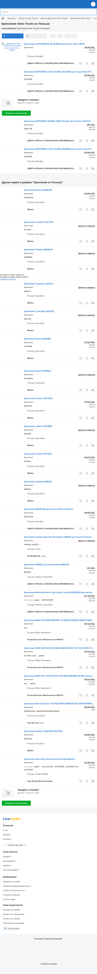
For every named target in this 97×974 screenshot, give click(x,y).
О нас (5, 830)
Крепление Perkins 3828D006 (38, 250)
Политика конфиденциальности (17, 886)
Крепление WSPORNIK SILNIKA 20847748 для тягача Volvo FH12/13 (57, 121)
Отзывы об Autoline (11, 895)
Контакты (7, 839)
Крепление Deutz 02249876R (38, 190)
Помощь (6, 835)
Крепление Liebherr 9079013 (38, 454)
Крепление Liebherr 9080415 (38, 482)
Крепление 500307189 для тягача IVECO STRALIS (48, 509)
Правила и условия (11, 881)
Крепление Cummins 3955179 (38, 284)
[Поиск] (93, 11)
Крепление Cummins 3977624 (38, 222)
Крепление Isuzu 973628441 (37, 371)
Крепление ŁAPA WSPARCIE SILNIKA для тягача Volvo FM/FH (54, 44)
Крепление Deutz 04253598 (37, 339)
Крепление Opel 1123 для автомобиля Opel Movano (49, 759)
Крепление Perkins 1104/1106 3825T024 (43, 731)
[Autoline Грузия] (16, 4)
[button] (93, 4)
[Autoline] (3, 18)
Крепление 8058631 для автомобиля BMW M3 (46, 564)
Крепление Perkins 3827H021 (38, 398)
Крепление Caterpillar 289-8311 (39, 311)
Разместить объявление (16, 113)
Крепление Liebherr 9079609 (38, 426)
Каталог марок (9, 899)
